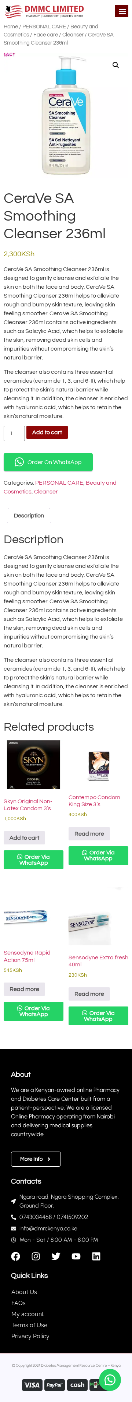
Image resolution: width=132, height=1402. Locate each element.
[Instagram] (35, 1256)
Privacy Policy (30, 1336)
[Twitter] (55, 1256)
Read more (89, 834)
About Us (24, 1292)
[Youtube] (76, 1256)
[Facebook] (15, 1256)
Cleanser (73, 35)
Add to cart (47, 432)
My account (27, 1314)
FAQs (18, 1303)
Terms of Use (29, 1325)
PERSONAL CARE (44, 26)
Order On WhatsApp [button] (54, 462)
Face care (45, 35)
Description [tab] (29, 516)
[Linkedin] (96, 1256)
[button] (122, 11)
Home (11, 26)
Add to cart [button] (24, 838)
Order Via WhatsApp (34, 860)
